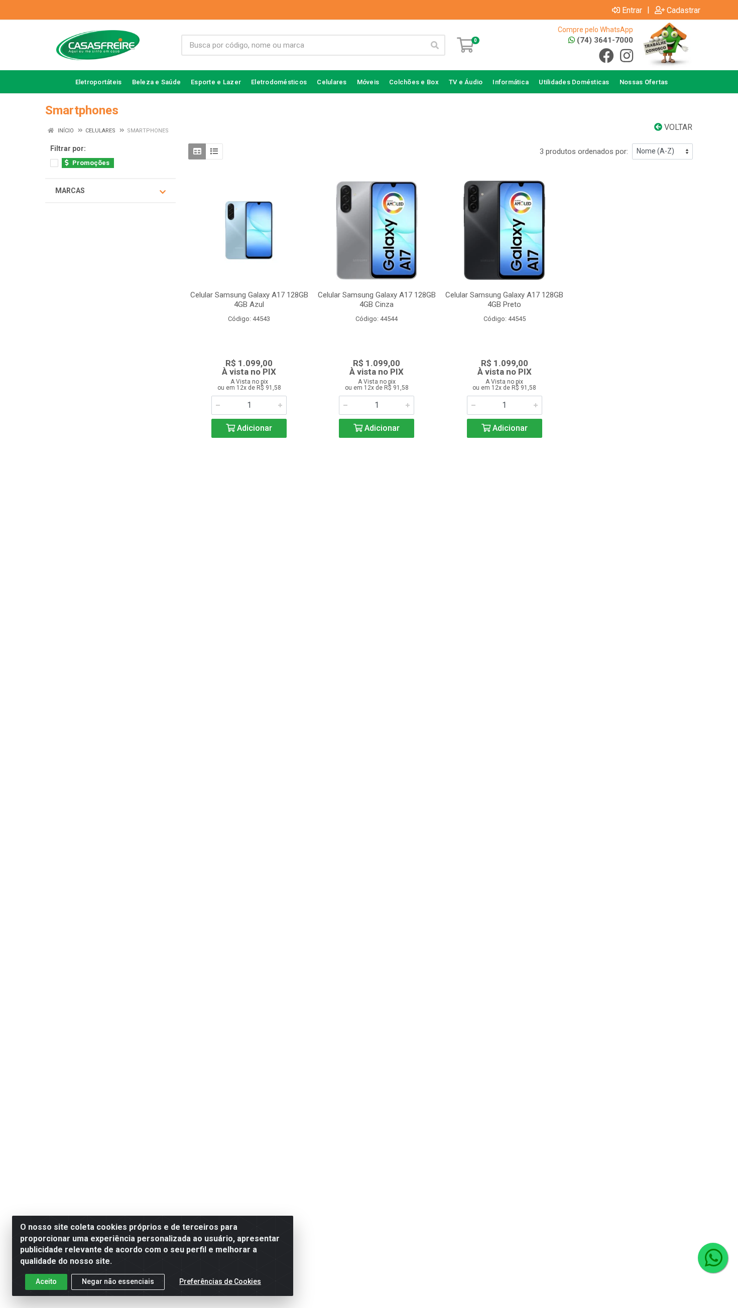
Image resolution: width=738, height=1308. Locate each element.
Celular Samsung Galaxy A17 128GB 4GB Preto (504, 299)
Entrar (632, 10)
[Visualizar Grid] (197, 151)
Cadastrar (683, 10)
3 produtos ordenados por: (584, 151)
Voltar (677, 127)
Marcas (70, 191)
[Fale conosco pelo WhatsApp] (713, 1258)
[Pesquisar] (434, 45)
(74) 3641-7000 (604, 40)
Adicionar (253, 428)
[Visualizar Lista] (214, 151)
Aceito (46, 1281)
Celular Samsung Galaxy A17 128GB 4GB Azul (249, 299)
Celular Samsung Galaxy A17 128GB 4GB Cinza (377, 299)
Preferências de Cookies (220, 1281)
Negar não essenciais (118, 1281)
